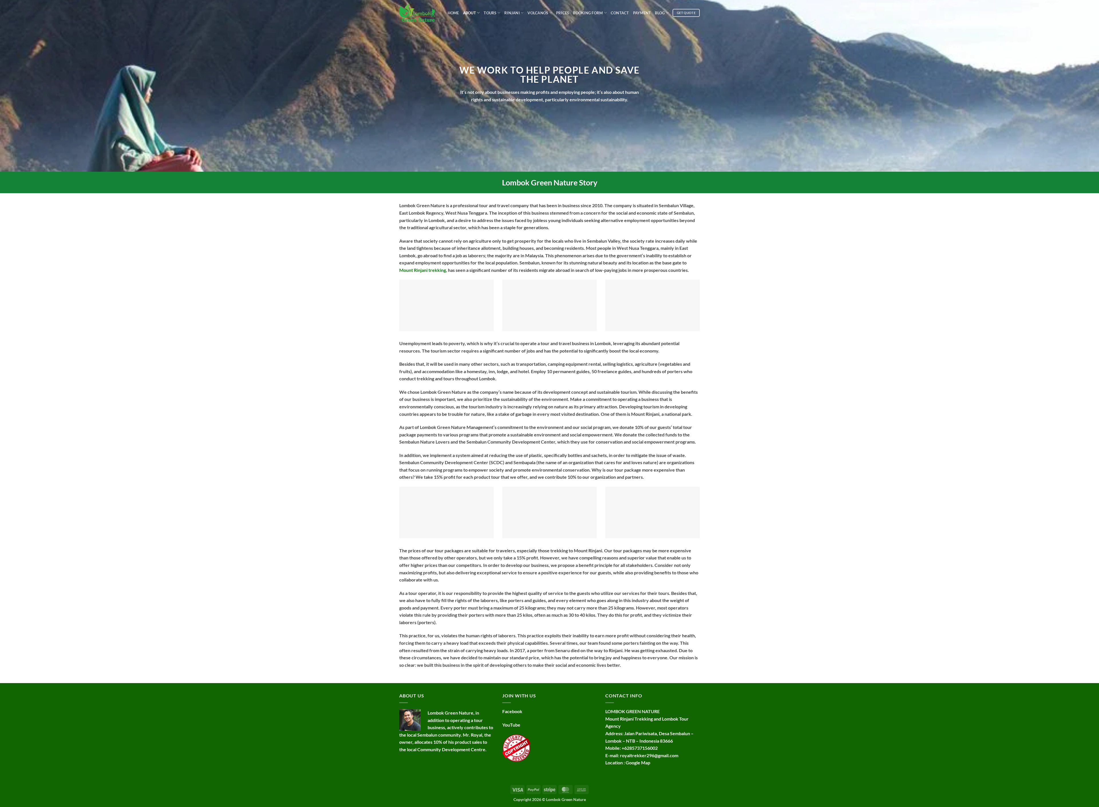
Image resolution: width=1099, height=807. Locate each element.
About (469, 13)
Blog (660, 13)
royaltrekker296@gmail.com (649, 755)
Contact (620, 13)
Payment (642, 13)
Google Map (638, 762)
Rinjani (512, 13)
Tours (490, 13)
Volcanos (537, 13)
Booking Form (588, 13)
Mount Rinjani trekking (422, 270)
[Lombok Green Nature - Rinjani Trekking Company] (417, 13)
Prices (562, 13)
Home (453, 13)
